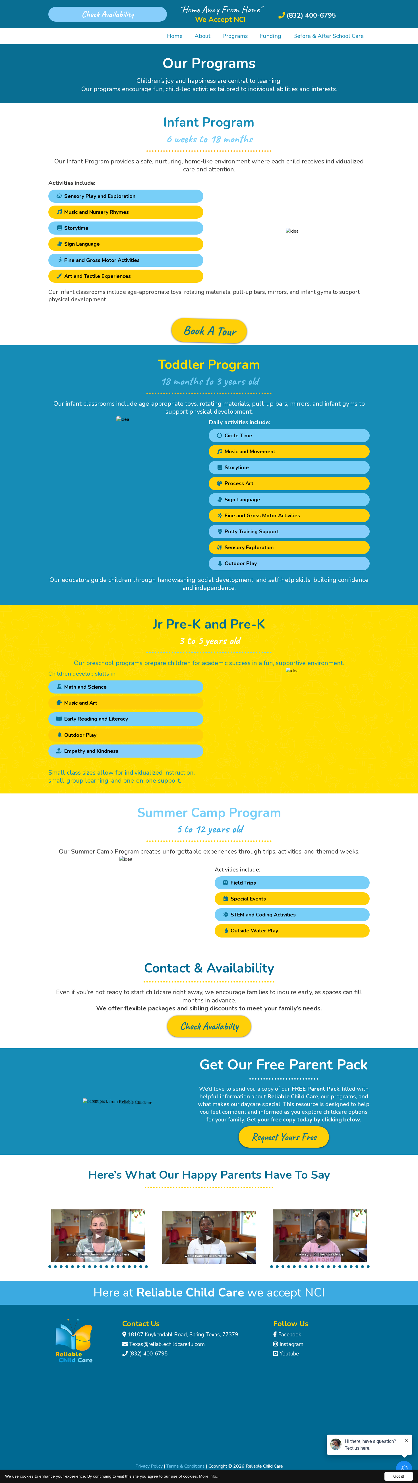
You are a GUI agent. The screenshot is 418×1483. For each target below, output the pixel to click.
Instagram (291, 1344)
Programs (235, 36)
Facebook (289, 1334)
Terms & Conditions (185, 1466)
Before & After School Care (328, 36)
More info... (209, 1476)
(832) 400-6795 (148, 1353)
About (202, 36)
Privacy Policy (149, 1466)
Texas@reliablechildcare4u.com (167, 1344)
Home (175, 36)
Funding (270, 36)
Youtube (289, 1353)
